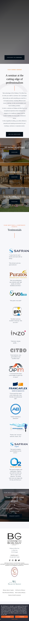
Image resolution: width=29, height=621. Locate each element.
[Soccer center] (9, 560)
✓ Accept (7, 616)
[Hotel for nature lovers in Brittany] (12, 560)
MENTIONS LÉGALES (9, 563)
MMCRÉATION (20, 565)
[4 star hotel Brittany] (14, 539)
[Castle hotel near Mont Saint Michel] (15, 560)
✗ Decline (21, 616)
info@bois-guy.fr (14, 555)
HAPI (11, 565)
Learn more (14, 619)
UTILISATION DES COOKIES (18, 563)
